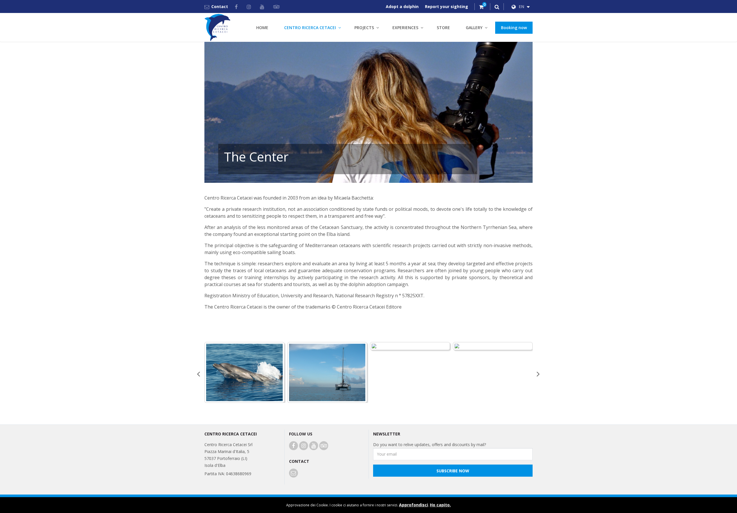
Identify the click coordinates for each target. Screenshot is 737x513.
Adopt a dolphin (402, 6)
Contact (219, 6)
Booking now (514, 27)
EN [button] (522, 6)
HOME (262, 27)
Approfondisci (413, 505)
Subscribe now (452, 470)
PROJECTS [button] (364, 27)
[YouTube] (263, 6)
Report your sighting (446, 6)
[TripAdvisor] (277, 6)
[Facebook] (237, 6)
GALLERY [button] (474, 27)
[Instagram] (250, 6)
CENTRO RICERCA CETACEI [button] (310, 27)
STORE (443, 27)
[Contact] (293, 473)
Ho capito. (440, 505)
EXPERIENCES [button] (405, 27)
